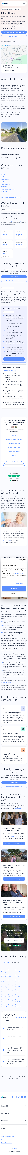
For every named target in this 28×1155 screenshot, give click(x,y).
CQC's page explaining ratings (12, 221)
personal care (7, 540)
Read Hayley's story (14, 916)
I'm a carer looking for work (14, 462)
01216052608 (9, 70)
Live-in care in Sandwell (7, 1005)
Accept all (14, 588)
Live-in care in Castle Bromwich (7, 976)
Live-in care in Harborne (7, 981)
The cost (14, 435)
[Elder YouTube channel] (22, 1097)
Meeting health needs (14, 447)
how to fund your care (7, 682)
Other (14, 455)
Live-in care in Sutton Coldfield (7, 996)
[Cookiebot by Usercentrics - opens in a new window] (19, 560)
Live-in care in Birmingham (7, 971)
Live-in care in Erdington (21, 976)
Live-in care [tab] (5, 962)
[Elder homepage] (5, 3)
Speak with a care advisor (14, 280)
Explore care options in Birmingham (14, 32)
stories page (17, 808)
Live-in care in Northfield (21, 986)
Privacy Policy (19, 573)
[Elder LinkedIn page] (25, 1097)
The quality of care (14, 451)
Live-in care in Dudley (7, 1001)
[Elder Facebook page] (12, 1097)
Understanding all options (14, 439)
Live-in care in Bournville (21, 971)
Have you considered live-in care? (11, 197)
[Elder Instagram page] (15, 1097)
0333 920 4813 (14, 36)
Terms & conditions (6, 1143)
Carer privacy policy (7, 1140)
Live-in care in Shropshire (21, 1005)
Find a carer (14, 276)
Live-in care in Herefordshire (21, 1001)
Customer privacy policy (8, 1136)
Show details (19, 583)
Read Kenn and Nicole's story (14, 843)
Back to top (14, 1148)
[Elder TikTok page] (19, 1097)
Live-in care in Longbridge (7, 986)
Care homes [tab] (15, 962)
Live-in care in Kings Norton (21, 981)
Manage (13, 593)
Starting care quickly (14, 443)
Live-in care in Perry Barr (7, 991)
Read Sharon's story (14, 879)
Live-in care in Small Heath (21, 991)
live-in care (14, 836)
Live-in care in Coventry (21, 996)
